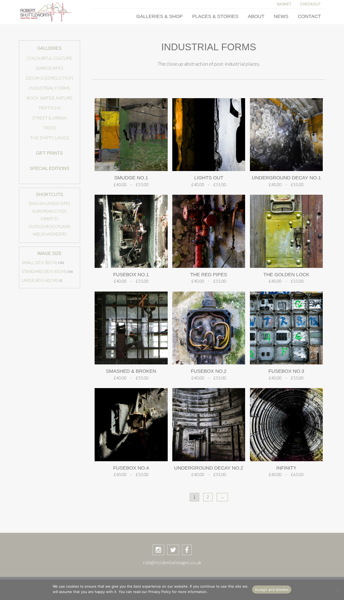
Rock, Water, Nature (49, 97)
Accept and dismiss (272, 589)
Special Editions (49, 168)
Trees (49, 127)
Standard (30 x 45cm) (44, 271)
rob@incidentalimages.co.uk (172, 562)
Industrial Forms (49, 87)
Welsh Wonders (49, 234)
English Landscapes (49, 203)
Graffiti (49, 218)
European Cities (49, 211)
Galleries (49, 48)
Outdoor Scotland (49, 226)
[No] (337, 589)
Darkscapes (49, 67)
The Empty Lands (49, 137)
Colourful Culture (49, 58)
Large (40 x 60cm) (39, 280)
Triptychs (49, 107)
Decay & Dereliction (49, 77)
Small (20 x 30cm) (39, 262)
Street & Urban (49, 117)
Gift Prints (49, 153)
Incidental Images (49, 12)
